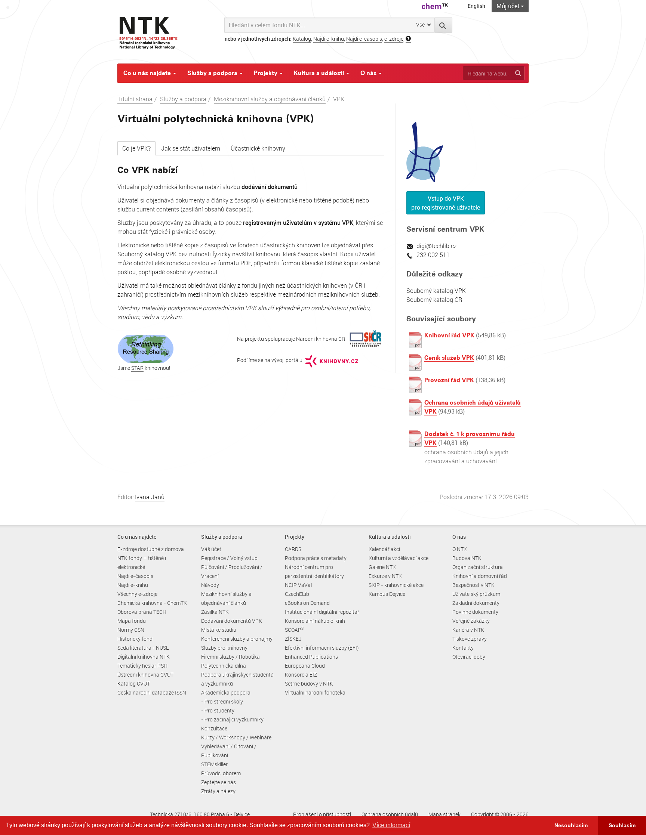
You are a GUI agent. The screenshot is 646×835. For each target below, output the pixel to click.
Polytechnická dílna (223, 665)
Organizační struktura (477, 566)
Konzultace (214, 728)
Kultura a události (319, 73)
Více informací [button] (391, 825)
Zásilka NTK (215, 611)
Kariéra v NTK (468, 629)
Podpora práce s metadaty (316, 558)
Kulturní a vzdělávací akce (398, 558)
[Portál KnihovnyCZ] (332, 360)
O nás (369, 73)
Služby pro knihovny (224, 647)
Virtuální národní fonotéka (315, 692)
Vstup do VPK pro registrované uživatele (445, 202)
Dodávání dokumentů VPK (231, 620)
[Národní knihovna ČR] (365, 338)
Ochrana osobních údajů (390, 814)
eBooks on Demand (307, 602)
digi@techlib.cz (436, 246)
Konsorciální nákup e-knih (315, 620)
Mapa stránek (444, 814)
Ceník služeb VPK (449, 357)
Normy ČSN (130, 629)
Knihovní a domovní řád (479, 575)
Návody (210, 584)
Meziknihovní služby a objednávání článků (270, 99)
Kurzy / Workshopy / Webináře (236, 737)
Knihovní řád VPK (449, 335)
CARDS (293, 549)
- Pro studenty (217, 710)
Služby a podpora (213, 73)
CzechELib (297, 593)
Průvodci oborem (221, 773)
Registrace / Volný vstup (229, 558)
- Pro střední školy (222, 701)
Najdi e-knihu (328, 38)
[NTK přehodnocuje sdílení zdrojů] (145, 348)
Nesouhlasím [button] (571, 825)
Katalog (302, 38)
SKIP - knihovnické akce (396, 584)
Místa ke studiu (218, 629)
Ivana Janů (149, 497)
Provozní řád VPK (449, 380)
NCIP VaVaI (298, 584)
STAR (137, 368)
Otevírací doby (468, 656)
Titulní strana (135, 99)
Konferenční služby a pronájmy (237, 638)
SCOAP (294, 629)
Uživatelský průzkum (476, 593)
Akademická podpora (225, 692)
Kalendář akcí (384, 549)
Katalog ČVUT (133, 683)
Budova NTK (467, 558)
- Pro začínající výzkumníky (232, 719)
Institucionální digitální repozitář (322, 611)
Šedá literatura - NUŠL (143, 647)
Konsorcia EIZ (301, 674)
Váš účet (211, 549)
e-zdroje (393, 38)
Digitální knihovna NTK (143, 656)
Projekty (266, 73)
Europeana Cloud (305, 665)
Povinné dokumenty (475, 611)
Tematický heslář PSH (142, 665)
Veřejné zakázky (471, 620)
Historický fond (135, 638)
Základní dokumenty (475, 602)
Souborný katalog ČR (434, 300)
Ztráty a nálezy (218, 791)
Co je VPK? (136, 148)
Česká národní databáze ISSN (151, 692)
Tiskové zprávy (469, 638)
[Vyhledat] (443, 25)
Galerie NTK (382, 566)
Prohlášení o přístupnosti (322, 814)
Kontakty (463, 647)
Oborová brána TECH (141, 611)
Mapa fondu (131, 620)
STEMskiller (214, 764)
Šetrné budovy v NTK (309, 683)
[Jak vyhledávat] (408, 39)
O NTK (459, 549)
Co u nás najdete (147, 73)
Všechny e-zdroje (137, 593)
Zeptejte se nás (218, 782)
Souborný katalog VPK (436, 291)
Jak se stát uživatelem (190, 148)
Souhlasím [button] (622, 825)
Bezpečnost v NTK (473, 584)
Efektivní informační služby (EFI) (322, 647)
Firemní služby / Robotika (230, 656)
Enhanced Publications (311, 656)
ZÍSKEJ (293, 638)
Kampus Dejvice (387, 593)
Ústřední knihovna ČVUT (145, 674)
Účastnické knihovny (258, 148)
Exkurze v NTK (385, 575)
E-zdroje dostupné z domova (150, 549)
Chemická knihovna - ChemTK (152, 602)
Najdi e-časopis (364, 38)
